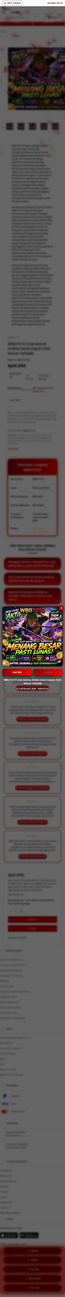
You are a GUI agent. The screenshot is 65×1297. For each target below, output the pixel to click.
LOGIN (48, 672)
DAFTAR (17, 672)
